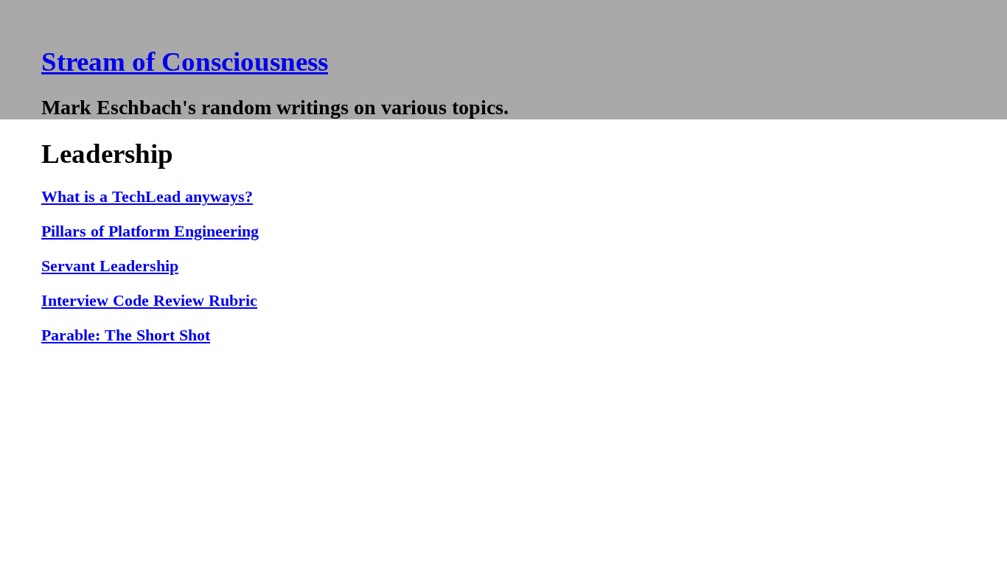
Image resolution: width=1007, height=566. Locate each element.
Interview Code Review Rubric (149, 301)
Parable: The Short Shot (125, 335)
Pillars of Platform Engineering (150, 231)
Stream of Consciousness (184, 61)
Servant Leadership (109, 266)
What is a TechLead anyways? (147, 197)
